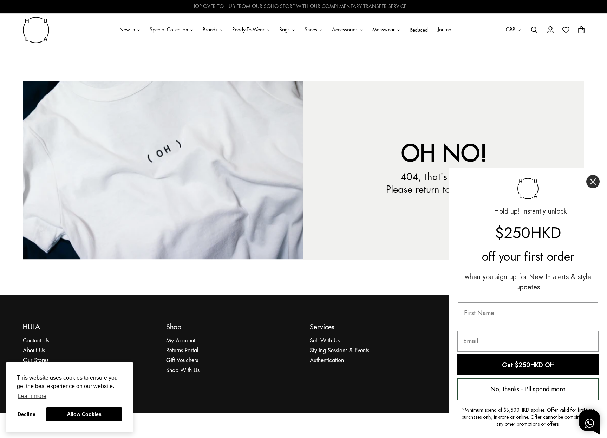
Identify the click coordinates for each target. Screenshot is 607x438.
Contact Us (36, 341)
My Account (180, 341)
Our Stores (35, 361)
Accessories (345, 29)
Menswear (383, 29)
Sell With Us (325, 341)
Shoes (311, 29)
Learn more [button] (32, 396)
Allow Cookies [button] (84, 414)
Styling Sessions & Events (339, 351)
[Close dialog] (593, 182)
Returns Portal (182, 351)
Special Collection (169, 29)
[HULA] (36, 30)
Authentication (327, 361)
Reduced (419, 30)
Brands (210, 29)
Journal (445, 29)
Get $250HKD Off (528, 365)
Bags (284, 29)
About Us (34, 351)
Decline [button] (26, 414)
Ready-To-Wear (248, 29)
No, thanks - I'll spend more (528, 389)
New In (127, 29)
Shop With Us (183, 370)
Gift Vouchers (182, 361)
